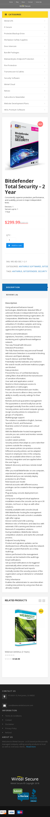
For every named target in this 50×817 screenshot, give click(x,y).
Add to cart (16, 245)
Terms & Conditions (13, 716)
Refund (8, 732)
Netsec (7, 90)
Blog (17, 2)
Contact (8, 720)
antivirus (17, 271)
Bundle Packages (11, 52)
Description (13, 287)
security (42, 271)
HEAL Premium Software (14, 109)
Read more (31, 746)
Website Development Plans (16, 103)
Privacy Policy (11, 728)
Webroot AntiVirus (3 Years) (17, 651)
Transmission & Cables (14, 71)
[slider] (10, 655)
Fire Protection (10, 65)
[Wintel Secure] (25, 5)
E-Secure (8, 27)
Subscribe (39, 2)
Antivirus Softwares (30, 266)
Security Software (12, 78)
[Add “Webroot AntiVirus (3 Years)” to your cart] (25, 610)
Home (11, 2)
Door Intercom (10, 46)
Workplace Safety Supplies (16, 40)
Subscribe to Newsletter (14, 97)
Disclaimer (9, 724)
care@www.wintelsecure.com (20, 705)
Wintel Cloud (9, 84)
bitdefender (30, 271)
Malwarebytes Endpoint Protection (19, 59)
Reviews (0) (12, 294)
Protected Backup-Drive (14, 33)
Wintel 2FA (8, 21)
